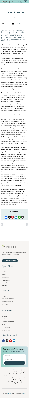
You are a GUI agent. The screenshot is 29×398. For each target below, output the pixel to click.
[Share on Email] (22, 217)
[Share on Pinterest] (12, 217)
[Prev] (8, 224)
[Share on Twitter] (9, 217)
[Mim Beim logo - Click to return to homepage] (7, 2)
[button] (18, 2)
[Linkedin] (14, 340)
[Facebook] (3, 340)
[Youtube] (10, 340)
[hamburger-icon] (25, 1)
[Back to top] (26, 395)
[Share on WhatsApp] (19, 217)
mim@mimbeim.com (8, 301)
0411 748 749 (5, 304)
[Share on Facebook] (6, 217)
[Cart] (21, 1)
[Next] (21, 224)
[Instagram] (7, 340)
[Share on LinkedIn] (16, 217)
